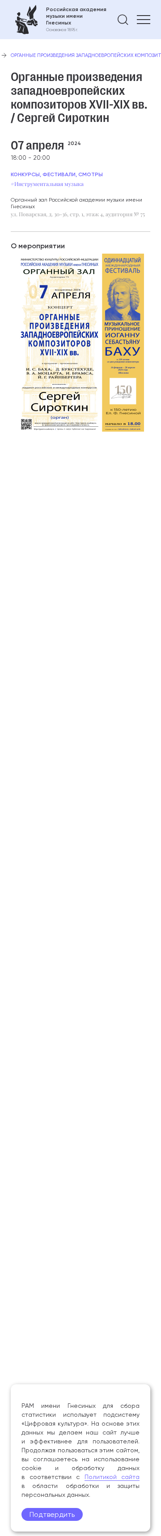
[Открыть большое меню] (143, 19)
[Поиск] (123, 19)
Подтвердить (52, 1514)
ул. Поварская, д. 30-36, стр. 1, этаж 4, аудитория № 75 (78, 214)
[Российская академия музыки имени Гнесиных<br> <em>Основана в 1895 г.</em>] (58, 19)
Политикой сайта (112, 1476)
